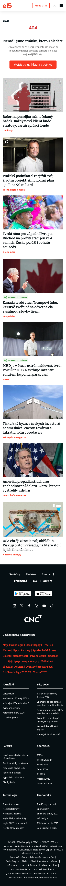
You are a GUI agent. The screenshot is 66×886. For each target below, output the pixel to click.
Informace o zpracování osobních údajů (27, 865)
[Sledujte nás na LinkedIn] (14, 605)
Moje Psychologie (13, 645)
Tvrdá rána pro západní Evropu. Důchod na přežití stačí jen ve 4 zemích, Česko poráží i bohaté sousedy (28, 240)
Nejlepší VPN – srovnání (15, 823)
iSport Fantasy (21, 650)
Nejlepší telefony (11, 808)
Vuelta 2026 (40, 672)
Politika (7, 745)
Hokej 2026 (42, 764)
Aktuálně (8, 684)
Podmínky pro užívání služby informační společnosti (32, 861)
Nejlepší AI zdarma (12, 813)
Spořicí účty (43, 808)
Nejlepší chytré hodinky (14, 818)
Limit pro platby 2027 (47, 813)
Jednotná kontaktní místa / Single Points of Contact (32, 873)
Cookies (53, 865)
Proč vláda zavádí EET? (14, 767)
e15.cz (6, 20)
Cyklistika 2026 (44, 783)
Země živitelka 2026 (47, 827)
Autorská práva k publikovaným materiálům (32, 857)
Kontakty (14, 574)
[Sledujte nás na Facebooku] (29, 605)
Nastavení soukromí (21, 869)
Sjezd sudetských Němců (15, 763)
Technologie (10, 795)
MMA (39, 754)
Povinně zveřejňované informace (40, 877)
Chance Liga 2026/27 (18, 672)
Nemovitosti (20, 655)
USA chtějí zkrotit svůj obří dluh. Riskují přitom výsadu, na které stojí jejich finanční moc (32, 545)
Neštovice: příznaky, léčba (16, 698)
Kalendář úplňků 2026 (14, 712)
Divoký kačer (9, 782)
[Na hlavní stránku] (7, 5)
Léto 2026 (43, 684)
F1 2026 (41, 774)
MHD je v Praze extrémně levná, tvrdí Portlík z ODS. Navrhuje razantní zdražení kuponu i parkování (32, 370)
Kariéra (47, 580)
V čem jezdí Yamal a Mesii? (16, 703)
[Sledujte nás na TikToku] (51, 605)
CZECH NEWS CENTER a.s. (45, 842)
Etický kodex (15, 877)
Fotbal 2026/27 (44, 759)
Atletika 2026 (43, 778)
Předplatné (20, 580)
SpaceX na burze (11, 804)
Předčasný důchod (46, 804)
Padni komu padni (12, 772)
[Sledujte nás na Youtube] (44, 605)
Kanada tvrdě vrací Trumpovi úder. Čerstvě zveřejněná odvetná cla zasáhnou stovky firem (30, 306)
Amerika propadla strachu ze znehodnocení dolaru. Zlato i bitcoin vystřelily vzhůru (32, 485)
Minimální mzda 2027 (47, 823)
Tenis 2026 (42, 769)
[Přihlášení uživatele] (54, 5)
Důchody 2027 (44, 818)
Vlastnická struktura (44, 869)
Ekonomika (44, 795)
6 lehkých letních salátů (48, 734)
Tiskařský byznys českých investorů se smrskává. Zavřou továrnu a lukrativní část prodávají (31, 428)
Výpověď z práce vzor (13, 777)
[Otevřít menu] (61, 5)
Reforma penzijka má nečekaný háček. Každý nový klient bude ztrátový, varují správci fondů (28, 121)
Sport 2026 (43, 745)
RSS (35, 580)
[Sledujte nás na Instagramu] (36, 605)
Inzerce (46, 574)
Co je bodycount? (11, 717)
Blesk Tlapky (33, 645)
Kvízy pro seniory (11, 707)
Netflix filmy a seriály (13, 827)
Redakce (31, 574)
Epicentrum (8, 693)
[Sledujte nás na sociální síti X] (22, 605)
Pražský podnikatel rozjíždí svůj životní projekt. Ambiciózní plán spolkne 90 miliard (28, 180)
